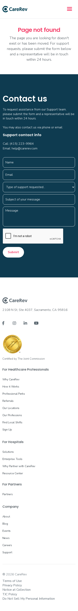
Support (7, 552)
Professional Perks (13, 394)
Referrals (8, 401)
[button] (70, 9)
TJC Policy (9, 594)
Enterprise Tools (12, 459)
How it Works (10, 386)
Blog (5, 524)
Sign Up (7, 429)
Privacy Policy (12, 585)
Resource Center (12, 473)
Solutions (8, 452)
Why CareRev (10, 379)
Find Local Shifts (12, 422)
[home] (14, 9)
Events (6, 531)
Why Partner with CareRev (18, 466)
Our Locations (10, 408)
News (6, 538)
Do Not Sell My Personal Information (28, 598)
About (6, 516)
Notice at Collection (16, 590)
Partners (7, 494)
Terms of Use (12, 581)
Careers (7, 545)
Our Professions (12, 415)
